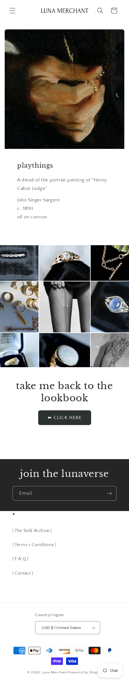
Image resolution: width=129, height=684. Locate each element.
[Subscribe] (109, 493)
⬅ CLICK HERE (65, 417)
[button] (12, 11)
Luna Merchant (54, 672)
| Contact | (23, 573)
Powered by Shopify (85, 672)
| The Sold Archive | (32, 530)
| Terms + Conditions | (34, 544)
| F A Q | (20, 558)
